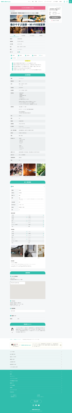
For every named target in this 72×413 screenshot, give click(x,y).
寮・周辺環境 (32, 35)
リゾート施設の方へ (14, 395)
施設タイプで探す (13, 356)
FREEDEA (12, 392)
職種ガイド (12, 383)
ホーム (29, 1)
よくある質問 (55, 1)
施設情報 (41, 35)
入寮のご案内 (13, 310)
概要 (14, 35)
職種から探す (12, 359)
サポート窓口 (36, 401)
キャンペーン (40, 1)
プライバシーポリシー (40, 396)
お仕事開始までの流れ (14, 380)
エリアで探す (12, 351)
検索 (33, 1)
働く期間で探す (12, 354)
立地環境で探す (12, 362)
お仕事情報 (23, 35)
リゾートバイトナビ (13, 389)
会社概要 (38, 395)
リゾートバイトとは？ (48, 1)
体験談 (60, 1)
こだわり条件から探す (14, 367)
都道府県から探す (13, 364)
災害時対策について (14, 396)
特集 (36, 1)
